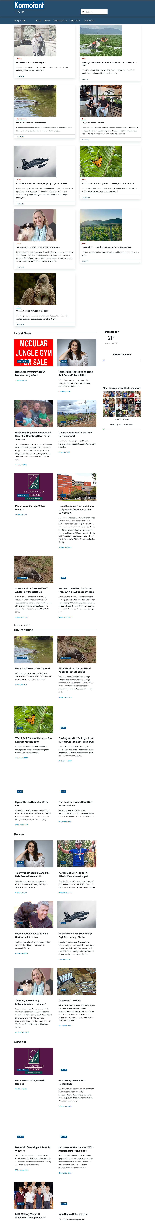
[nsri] (101, 25)
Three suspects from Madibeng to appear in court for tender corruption (76, 509)
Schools (25, 495)
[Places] (122, 429)
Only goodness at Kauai (93, 122)
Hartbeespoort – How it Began (30, 62)
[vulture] (35, 274)
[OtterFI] (35, 86)
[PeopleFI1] (122, 391)
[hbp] (35, 25)
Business (21, 361)
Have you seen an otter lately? (31, 122)
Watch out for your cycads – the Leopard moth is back (108, 183)
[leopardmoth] (101, 146)
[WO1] (122, 360)
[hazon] (101, 210)
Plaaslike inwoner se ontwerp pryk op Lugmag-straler (41, 183)
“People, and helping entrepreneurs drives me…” (38, 247)
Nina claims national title (73, 1214)
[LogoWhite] (29, 2)
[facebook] (15, 12)
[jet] (35, 146)
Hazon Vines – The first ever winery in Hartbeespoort (106, 247)
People (63, 361)
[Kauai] (101, 86)
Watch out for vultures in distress (32, 311)
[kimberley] (35, 210)
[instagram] (23, 12)
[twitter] (19, 12)
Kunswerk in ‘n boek (70, 1000)
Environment (22, 578)
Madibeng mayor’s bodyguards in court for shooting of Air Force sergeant (33, 436)
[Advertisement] (122, 465)
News (26, 361)
